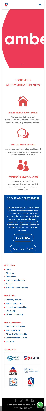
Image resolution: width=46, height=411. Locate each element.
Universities (11, 276)
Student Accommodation (17, 287)
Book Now (23, 238)
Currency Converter (14, 300)
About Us (10, 273)
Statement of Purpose (15, 327)
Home (8, 269)
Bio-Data (10, 341)
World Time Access (14, 303)
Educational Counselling (16, 307)
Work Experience (13, 330)
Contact (9, 284)
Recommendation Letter (16, 337)
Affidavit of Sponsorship (16, 334)
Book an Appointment (15, 280)
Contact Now (23, 248)
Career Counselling (14, 314)
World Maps (11, 311)
